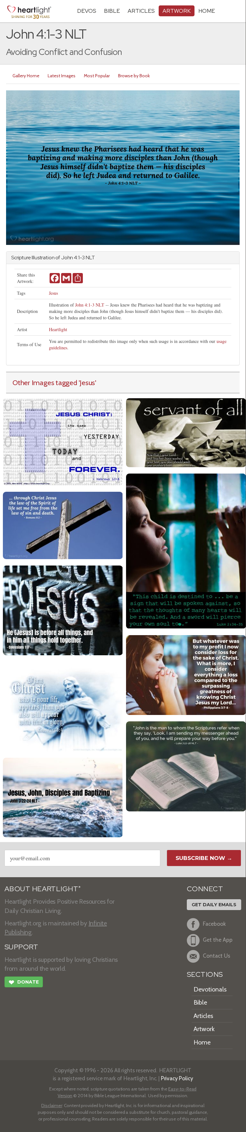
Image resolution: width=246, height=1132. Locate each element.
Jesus (53, 293)
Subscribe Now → (204, 858)
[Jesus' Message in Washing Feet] (186, 432)
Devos (86, 10)
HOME (206, 10)
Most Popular (97, 76)
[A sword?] (186, 550)
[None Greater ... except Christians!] (186, 766)
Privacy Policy (177, 1078)
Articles (141, 10)
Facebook (214, 924)
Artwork (177, 10)
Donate (24, 982)
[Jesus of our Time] (63, 441)
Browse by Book (134, 76)
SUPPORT (21, 947)
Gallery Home (25, 76)
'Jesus (87, 382)
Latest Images (61, 76)
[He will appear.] (63, 706)
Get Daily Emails (214, 905)
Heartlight (58, 329)
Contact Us (216, 956)
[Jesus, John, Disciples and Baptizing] (63, 797)
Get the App (218, 940)
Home (202, 1042)
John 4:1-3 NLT (89, 305)
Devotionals (210, 989)
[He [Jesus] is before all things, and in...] (63, 610)
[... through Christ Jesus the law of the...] (63, 525)
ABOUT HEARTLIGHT (42, 888)
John (67, 257)
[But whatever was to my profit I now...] (186, 674)
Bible (112, 10)
